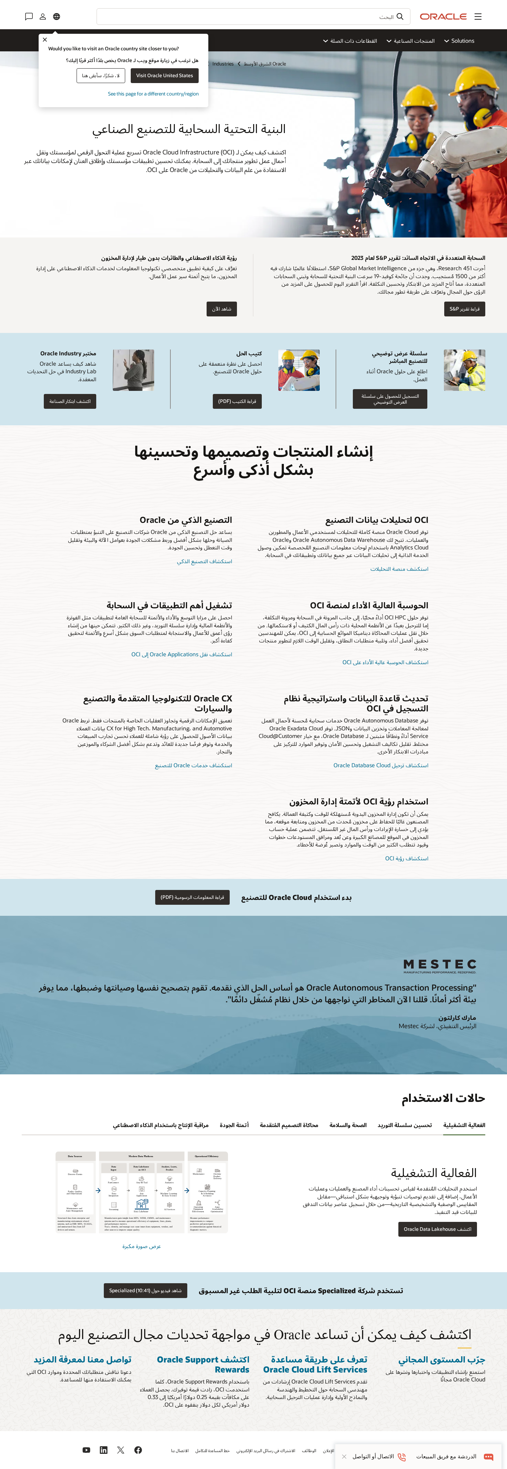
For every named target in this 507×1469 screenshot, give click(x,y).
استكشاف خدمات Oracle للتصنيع (193, 765)
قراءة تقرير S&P (465, 308)
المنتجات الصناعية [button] (414, 40)
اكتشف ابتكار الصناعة (70, 401)
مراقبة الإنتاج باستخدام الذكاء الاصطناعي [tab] (161, 1124)
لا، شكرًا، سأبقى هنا (101, 75)
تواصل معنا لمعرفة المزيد (82, 1359)
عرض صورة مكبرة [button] (141, 1245)
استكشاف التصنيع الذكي (204, 561)
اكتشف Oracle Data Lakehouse (437, 1229)
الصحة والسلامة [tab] (348, 1124)
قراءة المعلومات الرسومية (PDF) (192, 897)
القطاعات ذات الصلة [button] (353, 40)
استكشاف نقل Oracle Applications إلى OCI (181, 654)
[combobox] (253, 16)
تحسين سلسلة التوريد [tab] (405, 1124)
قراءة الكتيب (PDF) (237, 401)
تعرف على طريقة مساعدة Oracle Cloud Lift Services (315, 1364)
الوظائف (309, 1450)
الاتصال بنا (180, 1450)
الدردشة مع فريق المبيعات (446, 1456)
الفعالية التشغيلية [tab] (464, 1124)
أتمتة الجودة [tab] (234, 1124)
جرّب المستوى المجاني (441, 1359)
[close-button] (344, 1456)
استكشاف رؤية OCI (406, 858)
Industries (223, 63)
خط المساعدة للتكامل (213, 1450)
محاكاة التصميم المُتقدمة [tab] (289, 1124)
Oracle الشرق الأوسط (265, 63)
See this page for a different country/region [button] (153, 93)
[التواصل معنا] (29, 16)
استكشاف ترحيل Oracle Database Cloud (381, 765)
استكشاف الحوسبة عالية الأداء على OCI (385, 662)
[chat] (488, 1456)
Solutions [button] (462, 40)
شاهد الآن (221, 308)
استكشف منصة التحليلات (399, 568)
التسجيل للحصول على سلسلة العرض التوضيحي (390, 399)
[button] (478, 16)
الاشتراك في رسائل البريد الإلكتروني (266, 1450)
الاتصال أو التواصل (373, 1456)
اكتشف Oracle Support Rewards (203, 1364)
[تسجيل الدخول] (43, 16)
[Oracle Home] (443, 16)
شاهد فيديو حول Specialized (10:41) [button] (145, 1290)
